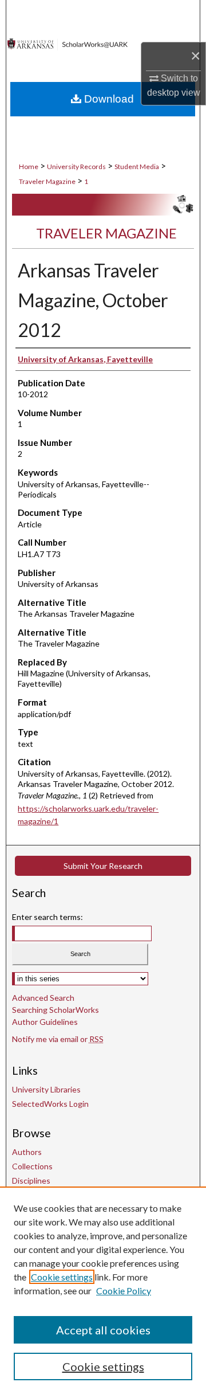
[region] (103, 1290)
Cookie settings (62, 1276)
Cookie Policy (123, 1290)
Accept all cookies (103, 1330)
